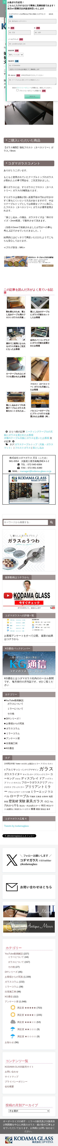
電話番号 (13, 61)
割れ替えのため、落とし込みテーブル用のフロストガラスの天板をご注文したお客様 (15, 315)
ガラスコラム (11, 981)
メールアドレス (15, 39)
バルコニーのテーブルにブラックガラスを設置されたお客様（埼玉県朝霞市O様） (40, 414)
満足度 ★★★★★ (26, 1007)
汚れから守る (11, 805)
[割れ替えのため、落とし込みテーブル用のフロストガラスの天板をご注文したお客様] (16, 302)
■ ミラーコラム (12, 733)
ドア (42, 778)
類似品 (43, 809)
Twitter (18, 764)
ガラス (46, 768)
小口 (46, 801)
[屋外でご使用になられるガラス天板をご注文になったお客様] (16, 333)
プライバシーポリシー (16, 1081)
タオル (17, 779)
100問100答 (9, 764)
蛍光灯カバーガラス (22, 809)
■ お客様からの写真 (14, 723)
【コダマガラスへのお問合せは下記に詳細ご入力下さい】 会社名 (30, 15)
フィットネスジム (14, 783)
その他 (10, 713)
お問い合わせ (11, 1071)
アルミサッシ (13, 769)
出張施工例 (10, 991)
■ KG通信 (9, 748)
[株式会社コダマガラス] (29, 1140)
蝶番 (33, 809)
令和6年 (45, 796)
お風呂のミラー (34, 764)
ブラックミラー (18, 787)
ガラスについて (15, 703)
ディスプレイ (30, 778)
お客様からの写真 (14, 976)
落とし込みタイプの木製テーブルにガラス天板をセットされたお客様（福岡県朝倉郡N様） (15, 408)
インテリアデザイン (30, 770)
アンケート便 (11, 1001)
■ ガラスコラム (12, 728)
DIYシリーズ (11, 972)
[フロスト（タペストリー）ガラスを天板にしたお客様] (40, 369)
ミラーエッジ (39, 791)
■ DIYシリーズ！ (12, 718)
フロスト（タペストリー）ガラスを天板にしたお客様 (40, 387)
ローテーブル (19, 796)
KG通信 (9, 996)
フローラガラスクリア (34, 782)
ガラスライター (13, 774)
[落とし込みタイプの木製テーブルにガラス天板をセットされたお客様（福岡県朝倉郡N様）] (16, 397)
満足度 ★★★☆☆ (26, 1022)
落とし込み (38, 447)
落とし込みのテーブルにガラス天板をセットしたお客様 (40, 315)
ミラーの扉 (25, 792)
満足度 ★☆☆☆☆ (26, 1036)
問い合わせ (25, 75)
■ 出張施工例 (10, 743)
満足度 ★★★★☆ (26, 1015)
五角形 (38, 796)
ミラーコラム (11, 986)
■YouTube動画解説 (14, 700)
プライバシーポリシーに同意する (32, 91)
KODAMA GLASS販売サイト (19, 1066)
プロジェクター (14, 792)
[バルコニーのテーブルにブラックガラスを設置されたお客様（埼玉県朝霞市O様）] (40, 399)
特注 (43, 805)
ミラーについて (15, 708)
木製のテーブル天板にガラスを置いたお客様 (27, 438)
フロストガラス (23, 447)
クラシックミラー (42, 774)
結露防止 (10, 809)
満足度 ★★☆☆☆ (26, 1029)
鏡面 (38, 809)
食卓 (48, 809)
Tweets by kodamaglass (16, 826)
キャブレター (28, 774)
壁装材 (13, 801)
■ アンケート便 (12, 738)
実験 (22, 801)
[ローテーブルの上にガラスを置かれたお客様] (16, 363)
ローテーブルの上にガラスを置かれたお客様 (15, 375)
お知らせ (9, 1042)
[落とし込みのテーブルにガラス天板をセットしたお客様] (40, 302)
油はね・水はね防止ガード (30, 806)
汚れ (51, 802)
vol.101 (24, 764)
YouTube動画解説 (14, 953)
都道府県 (13, 50)
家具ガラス (35, 801)
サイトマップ (11, 1076)
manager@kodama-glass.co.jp (35, 471)
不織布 (32, 796)
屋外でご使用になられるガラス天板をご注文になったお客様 (15, 346)
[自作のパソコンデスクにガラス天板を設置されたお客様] (40, 332)
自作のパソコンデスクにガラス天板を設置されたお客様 (40, 343)
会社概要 (9, 1086)
